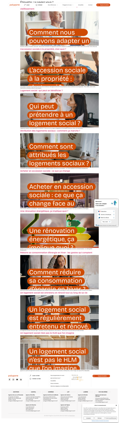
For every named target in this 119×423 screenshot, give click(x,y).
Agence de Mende (83, 395)
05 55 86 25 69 (47, 399)
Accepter (88, 418)
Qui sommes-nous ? (55, 378)
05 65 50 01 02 (64, 409)
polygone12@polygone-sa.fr (15, 400)
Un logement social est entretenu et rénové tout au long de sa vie (53, 292)
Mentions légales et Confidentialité (60, 386)
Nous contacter (55, 383)
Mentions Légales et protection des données (100, 420)
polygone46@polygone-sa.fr (68, 400)
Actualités (53, 380)
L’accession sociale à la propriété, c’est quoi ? (43, 49)
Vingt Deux (72, 415)
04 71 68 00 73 (29, 409)
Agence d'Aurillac (30, 395)
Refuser (100, 418)
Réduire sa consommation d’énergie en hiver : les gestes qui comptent (56, 252)
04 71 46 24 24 (29, 399)
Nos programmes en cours (57, 375)
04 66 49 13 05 (81, 399)
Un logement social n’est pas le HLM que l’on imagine (47, 333)
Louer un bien (36, 375)
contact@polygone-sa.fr (101, 402)
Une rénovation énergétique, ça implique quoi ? (44, 211)
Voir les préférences (111, 418)
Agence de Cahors (65, 395)
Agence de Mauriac (31, 405)
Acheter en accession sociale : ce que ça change (45, 171)
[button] (116, 405)
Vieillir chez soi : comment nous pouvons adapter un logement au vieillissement (53, 7)
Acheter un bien (36, 378)
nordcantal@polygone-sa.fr (33, 410)
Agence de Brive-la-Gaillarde (50, 395)
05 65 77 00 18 (12, 399)
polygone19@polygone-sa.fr (50, 400)
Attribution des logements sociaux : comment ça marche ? (50, 130)
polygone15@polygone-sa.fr (33, 400)
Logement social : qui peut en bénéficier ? (41, 90)
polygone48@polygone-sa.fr (85, 400)
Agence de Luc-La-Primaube (15, 395)
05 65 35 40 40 (64, 399)
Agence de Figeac (65, 405)
